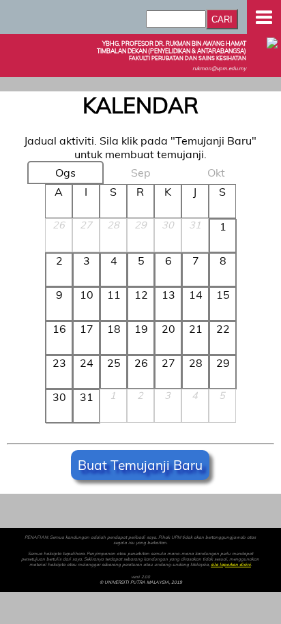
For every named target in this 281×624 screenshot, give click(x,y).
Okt (216, 172)
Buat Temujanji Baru (140, 465)
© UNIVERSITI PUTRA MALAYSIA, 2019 (141, 582)
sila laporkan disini (231, 564)
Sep (141, 172)
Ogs (65, 172)
